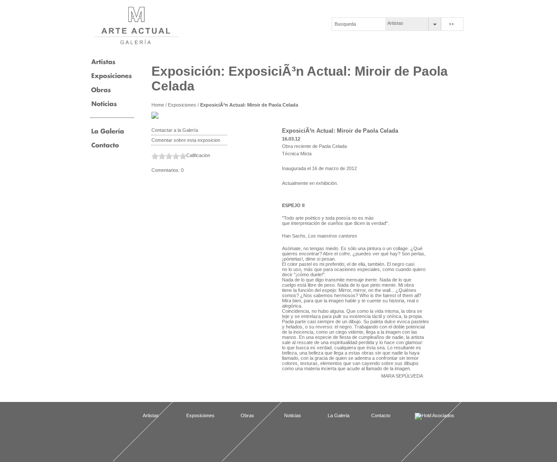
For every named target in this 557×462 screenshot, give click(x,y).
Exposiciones (182, 104)
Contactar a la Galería (174, 130)
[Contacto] (105, 148)
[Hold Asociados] (436, 416)
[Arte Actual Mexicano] (136, 25)
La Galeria (338, 415)
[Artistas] (103, 64)
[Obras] (101, 92)
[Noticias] (104, 106)
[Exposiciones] (112, 78)
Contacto (380, 415)
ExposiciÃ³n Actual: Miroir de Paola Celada (249, 104)
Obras (247, 415)
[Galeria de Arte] (108, 134)
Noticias (292, 415)
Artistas (395, 23)
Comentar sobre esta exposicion (185, 140)
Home (157, 104)
